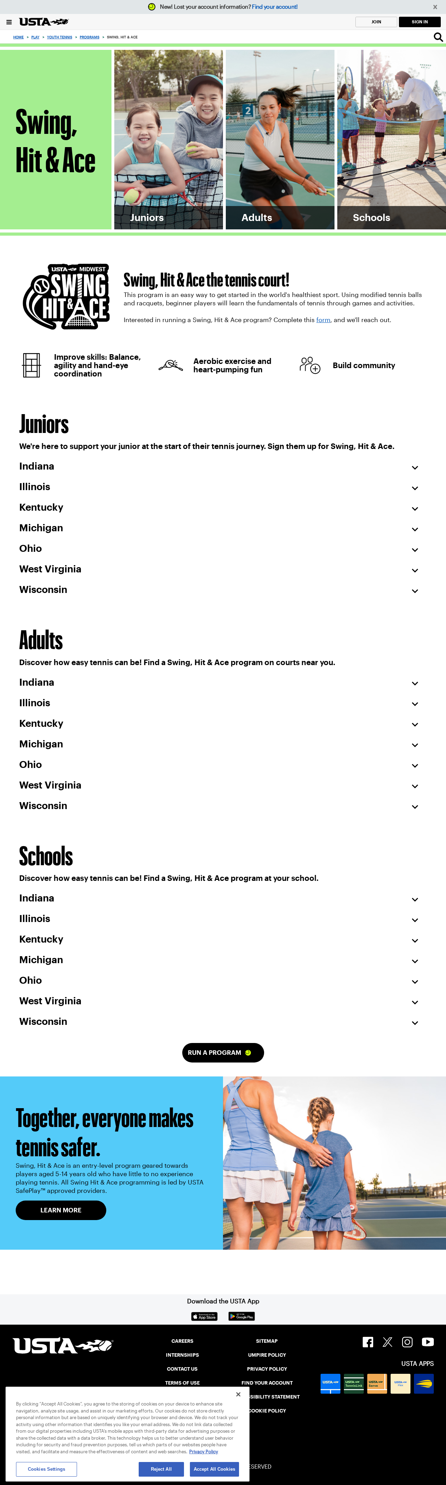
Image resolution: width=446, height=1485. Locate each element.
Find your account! (275, 7)
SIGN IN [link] (420, 21)
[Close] (238, 1394)
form (323, 320)
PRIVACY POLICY (267, 1369)
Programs (89, 37)
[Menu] (9, 22)
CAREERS (182, 1341)
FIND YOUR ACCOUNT (267, 1383)
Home (18, 37)
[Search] (438, 37)
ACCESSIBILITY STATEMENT (267, 1397)
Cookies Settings (46, 1469)
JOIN (376, 21)
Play (35, 37)
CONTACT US (182, 1369)
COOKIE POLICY (267, 1410)
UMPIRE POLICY (267, 1355)
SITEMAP (267, 1341)
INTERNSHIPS (182, 1355)
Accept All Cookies (214, 1469)
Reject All (161, 1469)
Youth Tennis (59, 37)
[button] (435, 7)
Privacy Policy (203, 1451)
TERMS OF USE (182, 1383)
